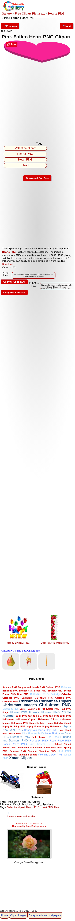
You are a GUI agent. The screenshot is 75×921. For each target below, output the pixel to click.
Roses (6, 744)
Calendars (27, 698)
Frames (8, 715)
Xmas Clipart (20, 758)
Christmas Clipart (55, 701)
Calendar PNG (10, 698)
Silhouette (23, 747)
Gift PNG (54, 716)
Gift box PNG (40, 716)
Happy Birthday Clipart (59, 723)
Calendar (66, 694)
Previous (11, 26)
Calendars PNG (44, 698)
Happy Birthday (37, 723)
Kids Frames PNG (33, 733)
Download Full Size (37, 178)
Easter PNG (52, 709)
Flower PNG (18, 712)
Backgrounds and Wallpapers (45, 915)
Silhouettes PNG (53, 747)
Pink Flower (38, 737)
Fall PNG (66, 709)
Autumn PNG (9, 687)
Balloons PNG (10, 690)
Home (4, 915)
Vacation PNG (10, 754)
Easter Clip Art (36, 709)
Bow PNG (22, 694)
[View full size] (37, 62)
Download (7, 264)
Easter (23, 709)
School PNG (9, 747)
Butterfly (55, 694)
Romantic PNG (39, 740)
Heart (25, 165)
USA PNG (64, 751)
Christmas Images (19, 705)
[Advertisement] (37, 101)
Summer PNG (18, 751)
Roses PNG (19, 744)
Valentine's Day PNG (50, 754)
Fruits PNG (21, 716)
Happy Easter (34, 726)
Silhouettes (36, 747)
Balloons (66, 687)
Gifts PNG (65, 716)
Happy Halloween (51, 726)
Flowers (34, 712)
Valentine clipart (25, 148)
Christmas (28, 701)
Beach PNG (40, 690)
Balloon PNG (53, 687)
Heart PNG (25, 159)
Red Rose (53, 736)
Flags (5, 712)
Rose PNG (64, 740)
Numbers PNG (20, 737)
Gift (30, 716)
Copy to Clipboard (14, 281)
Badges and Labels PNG (31, 687)
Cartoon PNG (63, 698)
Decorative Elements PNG (55, 642)
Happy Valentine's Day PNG (40, 729)
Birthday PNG (55, 690)
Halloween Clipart (48, 719)
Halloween (8, 719)
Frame (66, 712)
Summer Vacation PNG (42, 751)
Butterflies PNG (39, 694)
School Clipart (62, 744)
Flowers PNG (50, 712)
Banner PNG (26, 690)
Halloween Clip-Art (26, 719)
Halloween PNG (19, 723)
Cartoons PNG (10, 701)
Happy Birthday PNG (18, 642)
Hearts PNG (56, 13)
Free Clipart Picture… (30, 13)
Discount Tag (10, 708)
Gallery (7, 13)
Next (68, 26)
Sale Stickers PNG (40, 744)
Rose (53, 740)
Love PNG (51, 733)
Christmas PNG (55, 705)
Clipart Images (18, 915)
